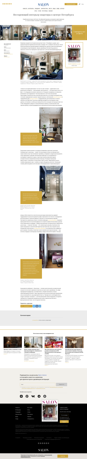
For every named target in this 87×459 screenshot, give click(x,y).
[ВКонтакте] (37, 306)
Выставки (29, 407)
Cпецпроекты (30, 418)
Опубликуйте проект (71, 4)
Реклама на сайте (27, 437)
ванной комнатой (57, 97)
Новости (25, 8)
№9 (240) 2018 (6, 57)
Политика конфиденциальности (52, 439)
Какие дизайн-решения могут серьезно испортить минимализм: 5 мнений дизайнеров (33, 351)
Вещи (54, 8)
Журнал (62, 8)
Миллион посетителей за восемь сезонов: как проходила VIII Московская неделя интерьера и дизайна (53, 351)
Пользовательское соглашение (34, 439)
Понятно (63, 456)
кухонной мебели (52, 220)
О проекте (17, 437)
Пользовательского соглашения (56, 387)
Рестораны (45, 11)
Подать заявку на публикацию (61, 437)
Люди (57, 8)
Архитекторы (44, 8)
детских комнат (34, 98)
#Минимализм (31, 361)
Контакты (49, 437)
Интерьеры (31, 8)
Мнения (50, 11)
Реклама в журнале (39, 437)
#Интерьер (26, 361)
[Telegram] (39, 306)
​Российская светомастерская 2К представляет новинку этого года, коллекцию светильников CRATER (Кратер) (74, 351)
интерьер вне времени (39, 228)
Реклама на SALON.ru (69, 68)
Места (50, 8)
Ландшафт (37, 8)
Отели (39, 11)
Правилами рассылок (40, 388)
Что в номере (64, 415)
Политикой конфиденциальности (28, 388)
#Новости (46, 365)
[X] (34, 306)
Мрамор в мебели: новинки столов (12, 349)
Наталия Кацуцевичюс (8, 54)
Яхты (36, 11)
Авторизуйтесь (35, 320)
